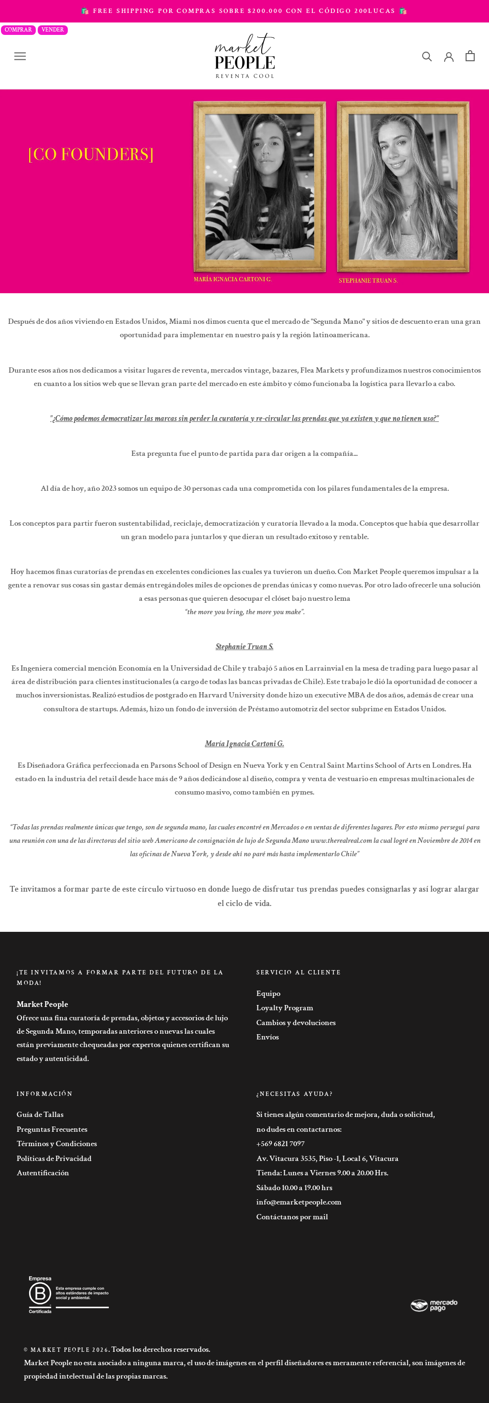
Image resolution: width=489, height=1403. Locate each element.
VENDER (53, 29)
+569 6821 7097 (280, 1143)
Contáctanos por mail (292, 1217)
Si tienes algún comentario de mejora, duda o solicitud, (345, 1114)
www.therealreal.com (341, 840)
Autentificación (43, 1173)
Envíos (267, 1037)
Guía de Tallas (40, 1114)
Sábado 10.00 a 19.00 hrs (294, 1187)
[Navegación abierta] (20, 56)
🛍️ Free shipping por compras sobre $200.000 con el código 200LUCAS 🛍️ (244, 11)
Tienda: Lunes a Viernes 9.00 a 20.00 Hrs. (322, 1173)
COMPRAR (18, 29)
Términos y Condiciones (57, 1143)
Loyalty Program (284, 1008)
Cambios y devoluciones (296, 1022)
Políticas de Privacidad (54, 1158)
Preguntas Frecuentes (52, 1129)
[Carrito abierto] (470, 55)
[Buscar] (427, 56)
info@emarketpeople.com (298, 1202)
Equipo (268, 993)
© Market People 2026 (66, 1350)
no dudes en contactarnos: (298, 1129)
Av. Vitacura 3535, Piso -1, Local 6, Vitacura (327, 1158)
